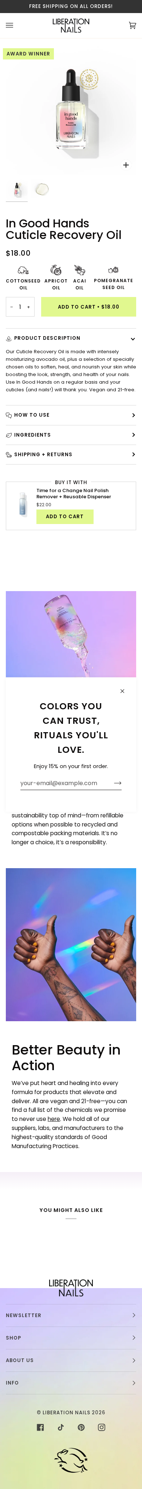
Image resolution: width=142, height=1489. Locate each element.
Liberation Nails (66, 1412)
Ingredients (32, 435)
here (54, 1119)
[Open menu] (17, 25)
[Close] (125, 688)
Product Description (47, 338)
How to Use (32, 415)
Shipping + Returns (43, 454)
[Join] (112, 783)
